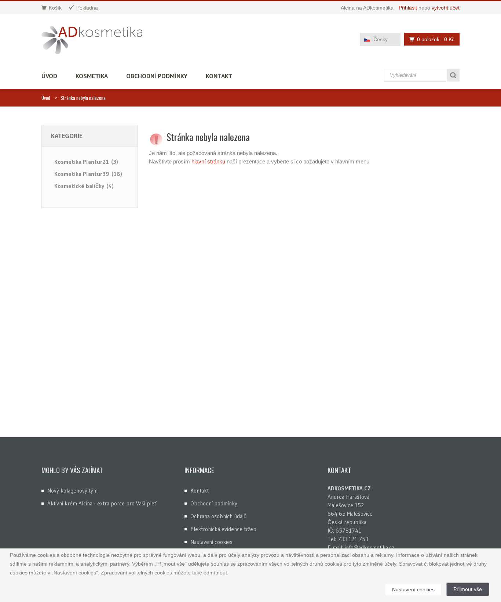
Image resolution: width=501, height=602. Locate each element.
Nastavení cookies (211, 541)
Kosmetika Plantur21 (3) (86, 161)
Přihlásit (408, 8)
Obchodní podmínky (156, 76)
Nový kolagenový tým (72, 490)
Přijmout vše (467, 589)
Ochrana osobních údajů (218, 516)
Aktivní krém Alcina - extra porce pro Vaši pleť (102, 503)
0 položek (435, 39)
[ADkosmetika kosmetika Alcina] (91, 40)
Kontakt (219, 76)
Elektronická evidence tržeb (223, 529)
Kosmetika (92, 76)
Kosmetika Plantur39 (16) (88, 173)
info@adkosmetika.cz (369, 547)
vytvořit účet (446, 8)
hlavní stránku (208, 161)
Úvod (49, 76)
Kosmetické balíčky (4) (84, 186)
